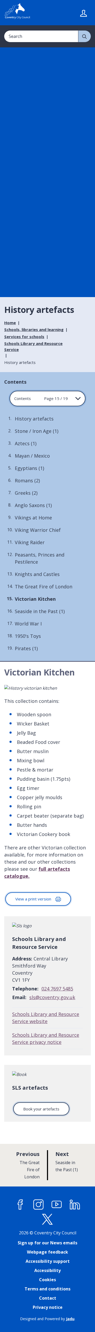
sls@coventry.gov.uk (52, 997)
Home (10, 322)
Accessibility (47, 1270)
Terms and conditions (47, 1289)
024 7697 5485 (57, 988)
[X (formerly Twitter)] (47, 1219)
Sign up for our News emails (47, 1243)
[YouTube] (56, 1204)
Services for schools (24, 336)
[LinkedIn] (75, 1204)
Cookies (47, 1280)
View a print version (33, 899)
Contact (47, 1298)
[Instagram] (38, 1204)
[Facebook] (20, 1204)
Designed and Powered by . (47, 1318)
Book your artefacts (41, 1108)
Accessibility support (48, 1261)
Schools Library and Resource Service (33, 346)
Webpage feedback (47, 1252)
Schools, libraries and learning (34, 329)
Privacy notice (48, 1307)
